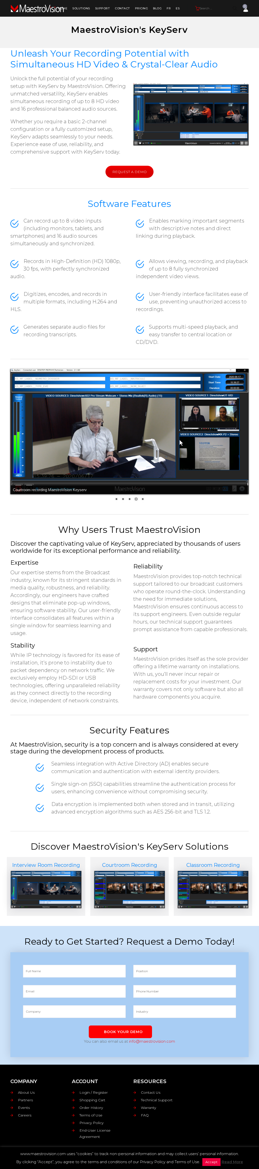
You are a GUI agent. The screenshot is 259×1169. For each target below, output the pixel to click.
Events (24, 1107)
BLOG (157, 8)
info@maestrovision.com (152, 1041)
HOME (62, 8)
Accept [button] (211, 1162)
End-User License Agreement (95, 1133)
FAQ (145, 1115)
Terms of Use (90, 1115)
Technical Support (156, 1100)
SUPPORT (102, 8)
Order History (91, 1107)
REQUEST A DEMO (129, 172)
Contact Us (150, 1092)
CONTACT (122, 8)
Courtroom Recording (129, 865)
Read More (232, 1161)
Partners (25, 1100)
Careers (24, 1115)
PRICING (141, 8)
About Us (26, 1092)
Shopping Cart (92, 1100)
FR (169, 8)
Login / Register (93, 1092)
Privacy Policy (91, 1122)
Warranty (148, 1107)
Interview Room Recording (46, 865)
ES (178, 8)
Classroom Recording (213, 865)
